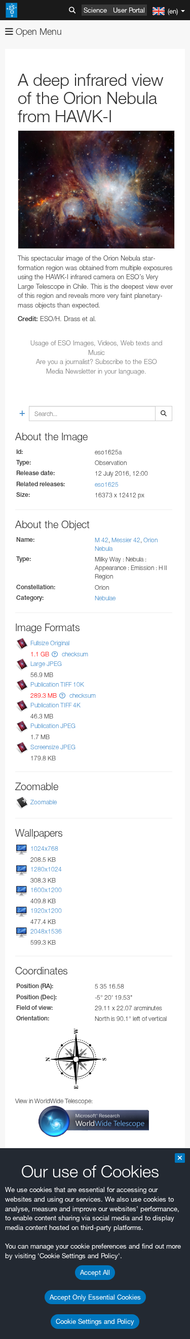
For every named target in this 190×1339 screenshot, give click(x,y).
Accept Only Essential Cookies (95, 1297)
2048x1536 (46, 931)
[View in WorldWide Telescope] (93, 1120)
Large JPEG (46, 663)
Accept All (95, 1272)
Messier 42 (125, 540)
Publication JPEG (52, 726)
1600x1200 (46, 890)
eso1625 (107, 484)
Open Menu (37, 31)
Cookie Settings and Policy (95, 1321)
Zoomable (43, 802)
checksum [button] (74, 654)
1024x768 (44, 848)
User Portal (129, 10)
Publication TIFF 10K (57, 684)
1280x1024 (46, 869)
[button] (55, 654)
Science (95, 10)
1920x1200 (46, 910)
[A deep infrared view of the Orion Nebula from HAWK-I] (96, 189)
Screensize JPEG (52, 747)
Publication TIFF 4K (55, 705)
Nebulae (105, 598)
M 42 (101, 540)
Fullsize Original (49, 643)
